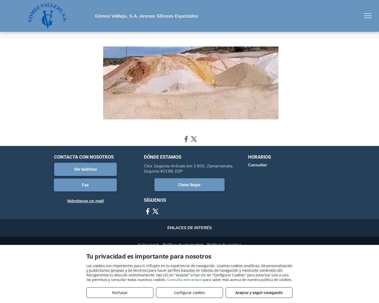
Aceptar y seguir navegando (259, 292)
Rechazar (120, 292)
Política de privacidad (183, 244)
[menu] (367, 15)
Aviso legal (148, 244)
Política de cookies (224, 244)
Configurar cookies (189, 292)
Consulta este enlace (184, 279)
